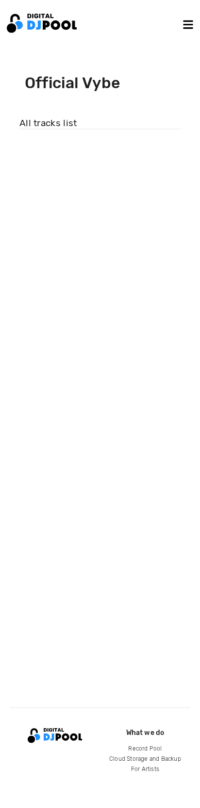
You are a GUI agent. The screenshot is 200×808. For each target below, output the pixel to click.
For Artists (145, 769)
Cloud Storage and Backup (145, 758)
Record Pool (145, 748)
